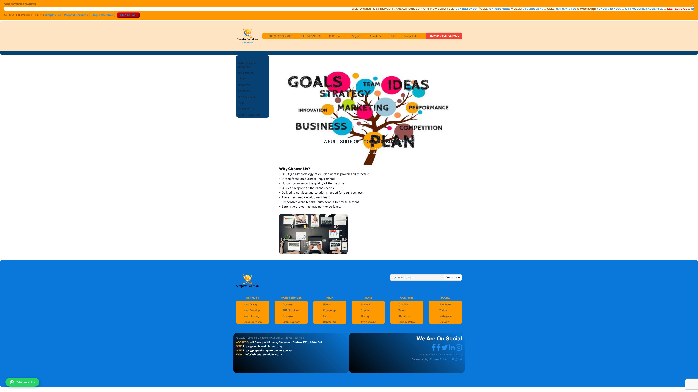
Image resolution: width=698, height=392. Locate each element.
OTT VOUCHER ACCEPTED (626, 9)
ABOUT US (244, 91)
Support (366, 310)
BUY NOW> (128, 15)
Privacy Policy (406, 321)
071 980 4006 (481, 9)
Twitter (443, 310)
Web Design (251, 304)
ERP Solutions (291, 310)
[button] (286, 113)
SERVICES (244, 85)
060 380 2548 (515, 9)
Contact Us (329, 321)
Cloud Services (253, 321)
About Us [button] (376, 36)
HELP (241, 103)
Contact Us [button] (411, 36)
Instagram (445, 316)
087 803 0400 (447, 9)
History (365, 316)
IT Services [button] (336, 36)
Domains (288, 304)
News (326, 304)
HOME (241, 79)
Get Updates (453, 277)
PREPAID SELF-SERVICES (247, 65)
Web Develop (252, 310)
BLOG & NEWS (246, 97)
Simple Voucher (102, 15)
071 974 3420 (548, 9)
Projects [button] (356, 36)
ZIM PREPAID (246, 73)
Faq (325, 316)
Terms (402, 310)
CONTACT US (246, 109)
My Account (368, 321)
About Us (404, 316)
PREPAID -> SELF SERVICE (444, 35)
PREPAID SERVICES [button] (281, 36)
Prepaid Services (76, 15)
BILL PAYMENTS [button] (311, 36)
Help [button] (393, 36)
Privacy (365, 304)
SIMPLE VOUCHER (249, 115)
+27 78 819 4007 (591, 9)
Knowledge (329, 310)
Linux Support (291, 321)
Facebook (445, 304)
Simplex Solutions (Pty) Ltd (446, 359)
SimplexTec (53, 15)
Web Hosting (251, 316)
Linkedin (444, 321)
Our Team (404, 304)
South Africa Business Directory (446, 354)
